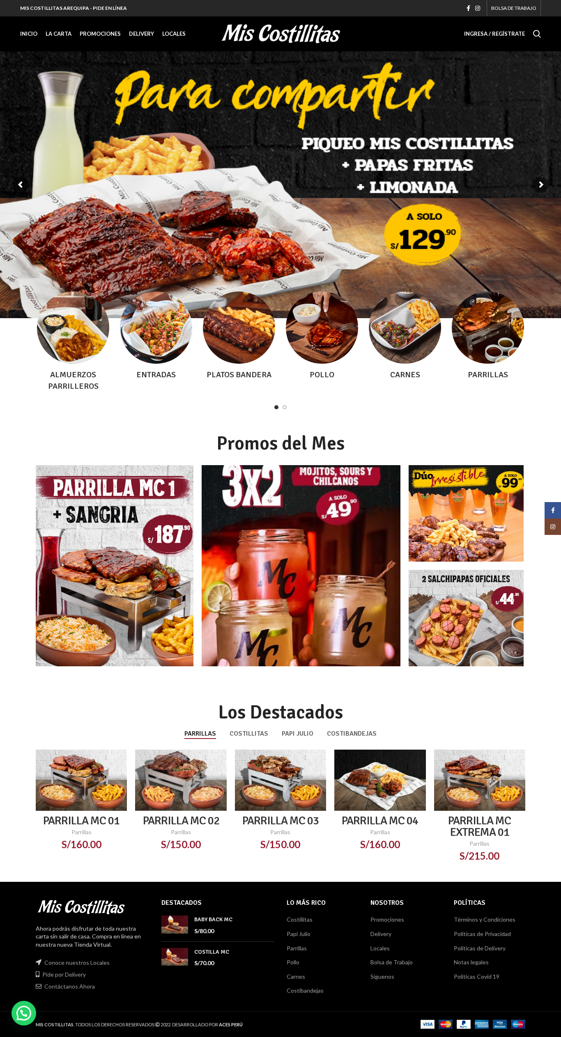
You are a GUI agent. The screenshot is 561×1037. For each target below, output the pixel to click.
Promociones (387, 919)
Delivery (380, 933)
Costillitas (300, 919)
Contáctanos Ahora (69, 986)
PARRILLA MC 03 (280, 821)
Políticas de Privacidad (482, 933)
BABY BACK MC (213, 919)
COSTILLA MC (211, 951)
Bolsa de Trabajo (391, 962)
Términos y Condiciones (484, 919)
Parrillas (81, 831)
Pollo (293, 962)
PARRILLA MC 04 (380, 821)
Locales (380, 948)
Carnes (296, 976)
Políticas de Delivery (480, 948)
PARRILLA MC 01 (81, 821)
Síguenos (382, 976)
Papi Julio (298, 933)
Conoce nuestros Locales (77, 962)
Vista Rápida (120, 763)
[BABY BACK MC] (174, 925)
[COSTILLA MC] (174, 957)
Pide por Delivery (64, 974)
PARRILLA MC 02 (181, 821)
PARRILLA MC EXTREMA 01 (479, 826)
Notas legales (471, 962)
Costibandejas (305, 990)
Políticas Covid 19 (476, 976)
